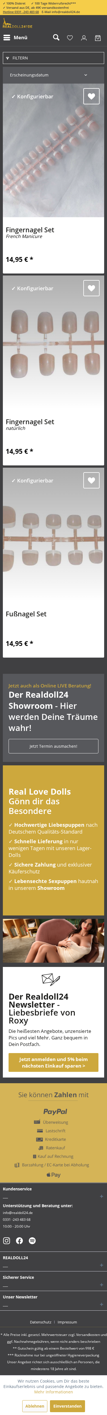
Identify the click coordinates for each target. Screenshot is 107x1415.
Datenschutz (40, 1322)
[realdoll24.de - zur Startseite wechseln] (18, 23)
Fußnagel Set (26, 614)
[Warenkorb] (98, 37)
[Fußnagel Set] (53, 534)
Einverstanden (67, 1406)
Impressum (67, 1322)
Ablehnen (34, 1406)
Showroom (51, 887)
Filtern (19, 58)
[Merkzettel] (70, 37)
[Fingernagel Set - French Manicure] (53, 150)
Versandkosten (88, 1334)
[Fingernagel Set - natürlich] (53, 342)
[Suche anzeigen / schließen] (56, 37)
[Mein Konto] (84, 37)
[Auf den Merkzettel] (91, 96)
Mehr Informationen (53, 1392)
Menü (20, 37)
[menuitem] (15, 37)
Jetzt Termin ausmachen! (53, 746)
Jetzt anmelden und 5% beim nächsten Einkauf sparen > (53, 1062)
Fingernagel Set (30, 233)
